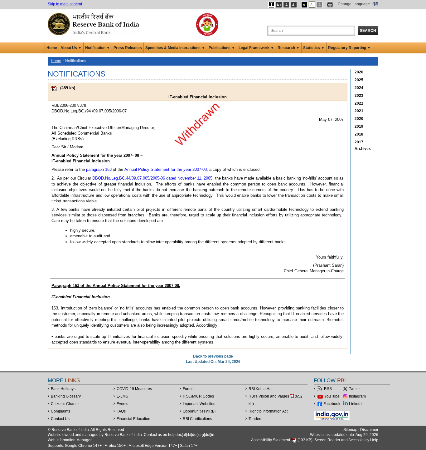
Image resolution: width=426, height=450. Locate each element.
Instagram (357, 396)
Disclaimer (369, 430)
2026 (359, 72)
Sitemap (350, 430)
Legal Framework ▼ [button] (256, 48)
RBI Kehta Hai (261, 389)
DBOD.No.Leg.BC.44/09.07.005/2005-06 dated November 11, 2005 (152, 178)
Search (368, 30)
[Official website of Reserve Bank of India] (94, 24)
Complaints (60, 411)
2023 (359, 95)
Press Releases (128, 48)
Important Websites (199, 404)
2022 (359, 103)
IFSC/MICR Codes (198, 396)
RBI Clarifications (197, 419)
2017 (359, 142)
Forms (188, 389)
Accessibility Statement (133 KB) (282, 440)
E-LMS (122, 396)
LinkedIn (356, 404)
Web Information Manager (70, 440)
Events (122, 404)
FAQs (121, 411)
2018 (359, 134)
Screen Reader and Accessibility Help (346, 440)
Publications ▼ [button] (222, 48)
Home (51, 48)
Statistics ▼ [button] (314, 48)
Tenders (255, 419)
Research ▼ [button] (289, 48)
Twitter (354, 389)
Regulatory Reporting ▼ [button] (349, 48)
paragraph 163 (99, 169)
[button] (271, 4)
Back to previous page (213, 356)
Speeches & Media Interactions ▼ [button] (175, 48)
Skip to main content (65, 4)
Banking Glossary (66, 396)
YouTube (332, 396)
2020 (359, 118)
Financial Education (133, 419)
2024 (359, 88)
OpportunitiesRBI (199, 411)
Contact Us (60, 419)
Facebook (331, 404)
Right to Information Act (268, 411)
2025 (359, 80)
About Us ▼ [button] (71, 48)
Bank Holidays (63, 389)
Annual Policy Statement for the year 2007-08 (165, 169)
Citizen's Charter (65, 404)
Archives (363, 148)
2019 (359, 126)
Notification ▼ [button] (97, 48)
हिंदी (375, 4)
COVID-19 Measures (134, 389)
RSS (328, 389)
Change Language (354, 4)
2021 (359, 111)
